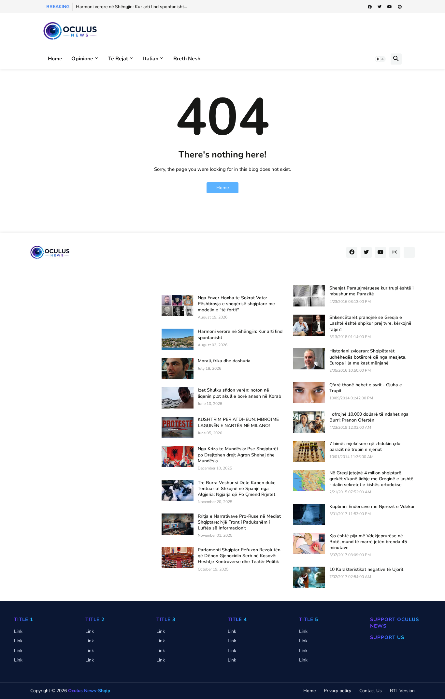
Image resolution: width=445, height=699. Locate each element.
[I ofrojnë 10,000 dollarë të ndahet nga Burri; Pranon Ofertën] (309, 422)
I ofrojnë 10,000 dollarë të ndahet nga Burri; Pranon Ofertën (369, 417)
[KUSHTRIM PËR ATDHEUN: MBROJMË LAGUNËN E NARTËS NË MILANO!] (178, 427)
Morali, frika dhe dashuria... (104, 7)
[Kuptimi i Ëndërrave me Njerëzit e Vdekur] (309, 514)
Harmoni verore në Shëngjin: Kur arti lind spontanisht (240, 334)
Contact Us (370, 691)
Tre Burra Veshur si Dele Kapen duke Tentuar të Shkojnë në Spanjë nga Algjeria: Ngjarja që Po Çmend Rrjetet (237, 489)
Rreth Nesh (186, 58)
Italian (150, 58)
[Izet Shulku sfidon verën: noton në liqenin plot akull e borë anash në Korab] (178, 398)
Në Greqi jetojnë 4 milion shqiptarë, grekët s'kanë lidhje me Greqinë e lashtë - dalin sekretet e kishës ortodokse (371, 479)
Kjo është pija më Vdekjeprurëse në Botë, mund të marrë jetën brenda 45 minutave (368, 542)
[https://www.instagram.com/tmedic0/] (409, 252)
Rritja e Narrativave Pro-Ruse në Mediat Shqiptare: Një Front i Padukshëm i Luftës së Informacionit (239, 522)
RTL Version (402, 691)
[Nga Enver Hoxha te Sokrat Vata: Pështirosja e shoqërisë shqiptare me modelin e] (178, 305)
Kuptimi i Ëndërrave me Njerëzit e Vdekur (372, 507)
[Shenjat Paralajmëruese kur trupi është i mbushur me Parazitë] (309, 295)
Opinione (82, 58)
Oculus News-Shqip (89, 691)
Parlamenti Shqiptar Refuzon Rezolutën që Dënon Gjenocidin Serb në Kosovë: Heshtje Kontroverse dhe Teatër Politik (239, 556)
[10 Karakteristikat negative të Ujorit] (309, 577)
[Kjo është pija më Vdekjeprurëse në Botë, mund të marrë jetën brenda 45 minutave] (309, 543)
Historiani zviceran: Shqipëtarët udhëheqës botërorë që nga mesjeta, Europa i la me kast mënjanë (367, 357)
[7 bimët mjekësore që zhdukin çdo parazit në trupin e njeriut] (309, 451)
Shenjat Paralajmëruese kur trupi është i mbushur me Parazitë (371, 291)
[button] (380, 59)
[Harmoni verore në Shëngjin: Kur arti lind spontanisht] (178, 339)
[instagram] (394, 252)
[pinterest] (400, 6)
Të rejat (118, 58)
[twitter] (379, 6)
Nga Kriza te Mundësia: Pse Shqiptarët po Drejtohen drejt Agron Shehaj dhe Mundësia (238, 455)
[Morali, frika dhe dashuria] (178, 368)
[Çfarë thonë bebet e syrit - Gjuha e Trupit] (309, 392)
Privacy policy (337, 691)
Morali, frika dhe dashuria (224, 361)
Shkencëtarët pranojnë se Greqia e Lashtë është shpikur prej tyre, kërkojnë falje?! (370, 323)
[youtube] (389, 6)
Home (55, 58)
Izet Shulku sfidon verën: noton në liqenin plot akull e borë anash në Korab (239, 393)
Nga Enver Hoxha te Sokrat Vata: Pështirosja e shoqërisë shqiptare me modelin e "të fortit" (236, 304)
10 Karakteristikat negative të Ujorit (366, 570)
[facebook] (370, 6)
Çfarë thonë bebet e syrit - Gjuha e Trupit (365, 388)
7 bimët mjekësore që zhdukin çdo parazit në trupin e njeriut (364, 447)
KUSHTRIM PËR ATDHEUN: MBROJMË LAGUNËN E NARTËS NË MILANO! (238, 422)
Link (18, 631)
